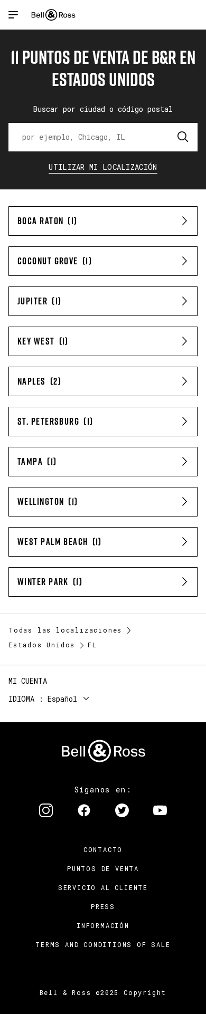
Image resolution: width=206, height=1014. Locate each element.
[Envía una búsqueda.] (183, 137)
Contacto (103, 849)
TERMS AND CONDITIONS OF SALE (102, 944)
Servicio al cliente (103, 887)
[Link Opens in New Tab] (46, 811)
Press (103, 906)
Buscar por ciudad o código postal (103, 109)
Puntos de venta (103, 868)
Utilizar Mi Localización (103, 167)
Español (62, 699)
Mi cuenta (27, 681)
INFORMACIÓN (103, 925)
